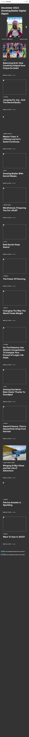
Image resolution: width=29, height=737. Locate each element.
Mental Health (8, 133)
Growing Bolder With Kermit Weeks (13, 174)
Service (6, 499)
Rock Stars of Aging (9, 462)
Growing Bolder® (6, 1)
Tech (5, 386)
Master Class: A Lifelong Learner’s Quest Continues (12, 139)
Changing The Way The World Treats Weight (14, 312)
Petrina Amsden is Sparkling (12, 503)
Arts (5, 60)
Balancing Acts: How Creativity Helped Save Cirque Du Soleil (14, 65)
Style (5, 241)
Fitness (6, 97)
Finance (6, 276)
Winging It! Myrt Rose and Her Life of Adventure (13, 468)
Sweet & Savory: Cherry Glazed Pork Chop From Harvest (14, 429)
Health (6, 307)
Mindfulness (7, 204)
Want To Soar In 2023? (14, 537)
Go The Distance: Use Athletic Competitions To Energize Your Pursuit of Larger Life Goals (14, 352)
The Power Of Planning (14, 279)
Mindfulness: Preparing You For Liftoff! (14, 209)
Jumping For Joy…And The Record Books (14, 101)
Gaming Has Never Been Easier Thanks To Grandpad (14, 392)
